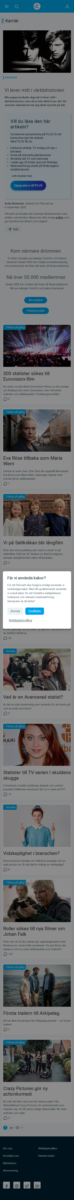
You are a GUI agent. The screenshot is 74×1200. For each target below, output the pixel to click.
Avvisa (15, 611)
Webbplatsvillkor (20, 620)
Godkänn (35, 611)
